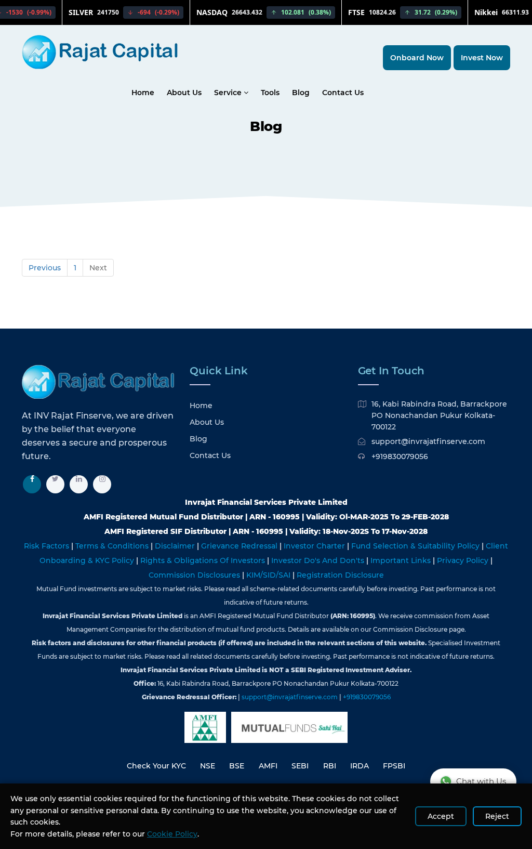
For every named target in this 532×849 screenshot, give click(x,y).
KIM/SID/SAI (269, 575)
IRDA (359, 765)
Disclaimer (176, 546)
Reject (497, 816)
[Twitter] (55, 484)
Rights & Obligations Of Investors (203, 560)
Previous (45, 267)
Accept (441, 816)
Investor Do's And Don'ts (318, 560)
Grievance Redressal (240, 546)
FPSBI (394, 765)
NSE (207, 765)
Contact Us (343, 92)
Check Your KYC (156, 765)
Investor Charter (315, 546)
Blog (301, 92)
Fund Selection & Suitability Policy (416, 546)
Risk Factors (47, 546)
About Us (184, 92)
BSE (236, 765)
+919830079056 (399, 456)
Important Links (401, 560)
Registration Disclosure (340, 575)
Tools (270, 92)
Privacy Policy (463, 560)
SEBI (300, 765)
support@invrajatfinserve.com (428, 441)
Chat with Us (481, 781)
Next (98, 267)
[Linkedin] (79, 484)
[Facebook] (32, 484)
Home (142, 92)
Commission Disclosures (195, 575)
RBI (329, 765)
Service (229, 92)
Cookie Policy (172, 834)
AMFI (268, 765)
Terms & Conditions (113, 546)
